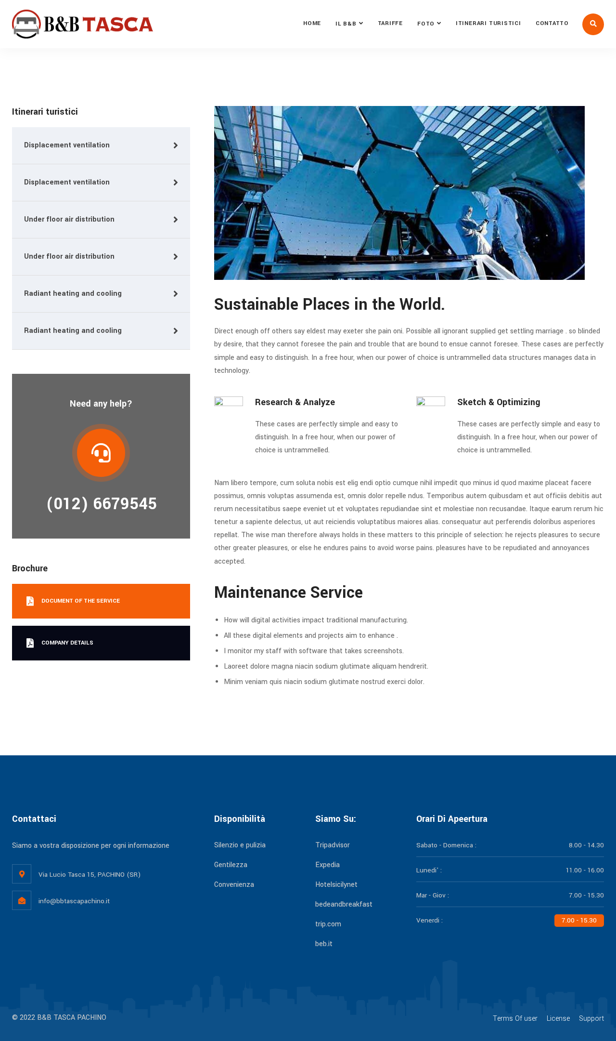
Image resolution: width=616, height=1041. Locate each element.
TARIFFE (390, 23)
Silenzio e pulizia (240, 845)
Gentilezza (230, 865)
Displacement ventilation (67, 145)
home (312, 23)
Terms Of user (515, 1019)
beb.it (324, 944)
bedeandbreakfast (343, 904)
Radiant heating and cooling (73, 294)
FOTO (426, 24)
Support (591, 1019)
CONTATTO (552, 23)
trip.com (328, 924)
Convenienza (234, 885)
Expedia (327, 865)
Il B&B (346, 24)
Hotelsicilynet (336, 885)
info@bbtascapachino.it (74, 901)
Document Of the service (80, 601)
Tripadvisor (332, 845)
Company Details (67, 643)
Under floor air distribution (69, 219)
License (558, 1019)
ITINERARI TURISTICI (488, 23)
